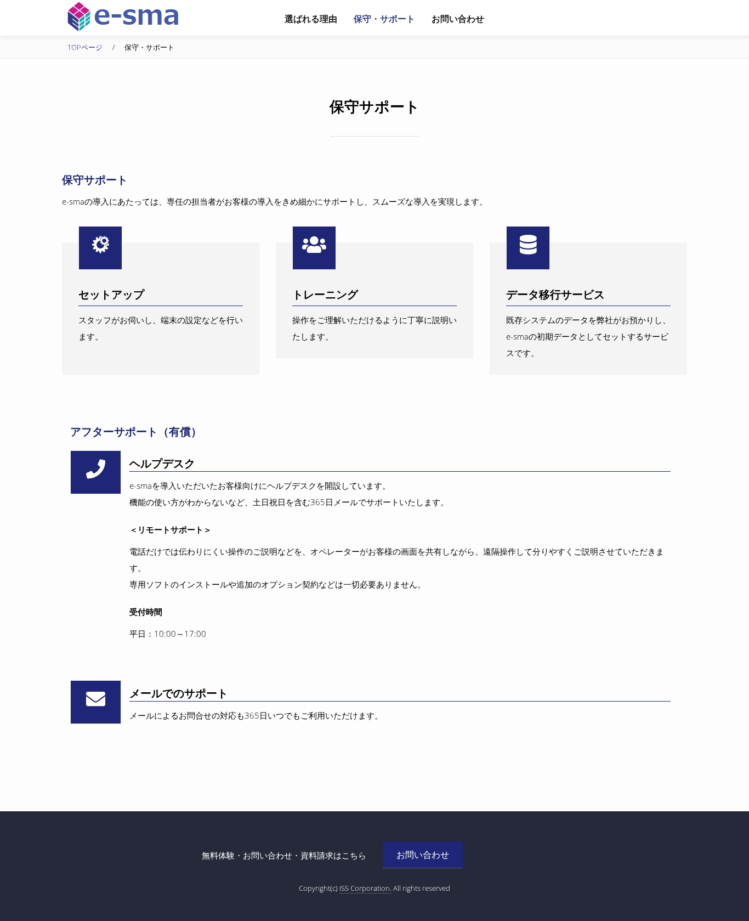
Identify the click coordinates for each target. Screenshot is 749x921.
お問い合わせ (422, 855)
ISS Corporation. (365, 888)
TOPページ (85, 47)
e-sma (122, 16)
